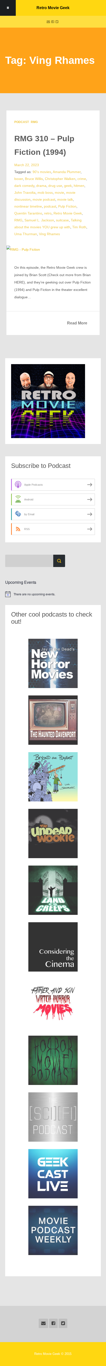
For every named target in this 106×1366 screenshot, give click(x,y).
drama (41, 186)
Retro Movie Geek (53, 8)
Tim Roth (79, 227)
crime (81, 179)
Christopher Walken (60, 179)
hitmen (79, 186)
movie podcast (44, 199)
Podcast (21, 122)
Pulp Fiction (67, 206)
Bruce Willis (34, 179)
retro (48, 213)
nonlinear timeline (28, 206)
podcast (50, 206)
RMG (34, 122)
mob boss (45, 193)
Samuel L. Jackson (39, 220)
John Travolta (24, 193)
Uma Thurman (25, 234)
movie (59, 193)
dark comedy (24, 186)
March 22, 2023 (26, 165)
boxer (18, 179)
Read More (77, 323)
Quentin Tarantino (28, 213)
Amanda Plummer (67, 172)
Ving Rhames (49, 234)
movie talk (65, 199)
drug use (55, 186)
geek (68, 186)
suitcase (62, 220)
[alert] (53, 594)
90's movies (42, 172)
